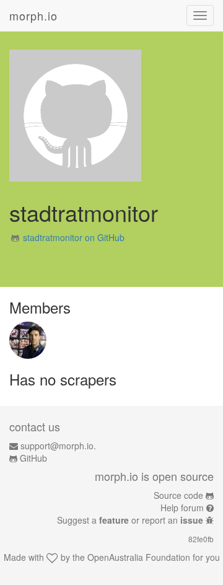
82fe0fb (201, 539)
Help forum (182, 507)
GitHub (33, 458)
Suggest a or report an (130, 520)
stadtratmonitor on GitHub (74, 237)
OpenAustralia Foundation (138, 557)
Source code (178, 495)
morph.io (33, 15)
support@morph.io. (58, 445)
